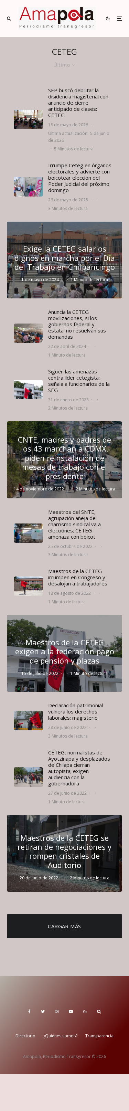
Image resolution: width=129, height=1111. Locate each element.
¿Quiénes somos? (60, 1036)
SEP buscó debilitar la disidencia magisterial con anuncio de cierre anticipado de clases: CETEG (78, 102)
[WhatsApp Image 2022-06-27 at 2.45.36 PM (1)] (28, 777)
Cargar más (64, 926)
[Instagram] (57, 1011)
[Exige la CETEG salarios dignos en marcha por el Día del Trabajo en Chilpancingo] (64, 260)
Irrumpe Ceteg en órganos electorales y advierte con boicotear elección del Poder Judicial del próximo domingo (79, 177)
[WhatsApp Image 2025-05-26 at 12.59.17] (28, 187)
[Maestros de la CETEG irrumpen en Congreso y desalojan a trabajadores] (28, 586)
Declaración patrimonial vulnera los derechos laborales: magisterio (75, 711)
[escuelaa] (28, 119)
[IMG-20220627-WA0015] (28, 720)
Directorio (25, 1036)
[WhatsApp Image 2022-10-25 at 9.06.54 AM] (28, 533)
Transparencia (99, 1036)
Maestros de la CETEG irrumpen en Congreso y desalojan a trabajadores (77, 577)
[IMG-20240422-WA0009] (28, 333)
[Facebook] (29, 1011)
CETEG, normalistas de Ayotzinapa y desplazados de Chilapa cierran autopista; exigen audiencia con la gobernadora (79, 767)
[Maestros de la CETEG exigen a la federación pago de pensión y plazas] (64, 653)
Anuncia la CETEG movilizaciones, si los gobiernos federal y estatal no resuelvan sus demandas (77, 324)
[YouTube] (71, 1011)
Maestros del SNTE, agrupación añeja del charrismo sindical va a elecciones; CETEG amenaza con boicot (74, 524)
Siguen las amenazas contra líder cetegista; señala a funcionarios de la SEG (79, 380)
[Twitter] (43, 1011)
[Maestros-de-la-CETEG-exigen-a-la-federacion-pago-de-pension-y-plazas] (28, 390)
